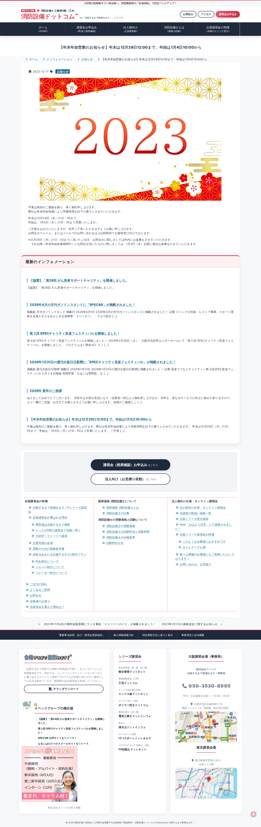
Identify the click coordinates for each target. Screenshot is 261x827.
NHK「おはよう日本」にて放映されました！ (203, 527)
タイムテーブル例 (194, 547)
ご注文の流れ (38, 584)
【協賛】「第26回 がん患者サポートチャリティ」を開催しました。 (79, 280)
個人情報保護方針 (123, 634)
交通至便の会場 (42, 543)
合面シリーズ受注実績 (194, 519)
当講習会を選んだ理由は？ (46, 607)
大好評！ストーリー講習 (51, 536)
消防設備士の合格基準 (120, 537)
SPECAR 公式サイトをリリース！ (57, 737)
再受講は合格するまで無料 (52, 524)
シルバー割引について (49, 567)
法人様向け (130, 29)
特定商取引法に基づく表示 (157, 634)
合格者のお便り (39, 601)
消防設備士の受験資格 (120, 526)
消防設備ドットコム (49, 16)
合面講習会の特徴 (218, 29)
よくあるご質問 (39, 590)
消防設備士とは (174, 29)
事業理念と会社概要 (192, 634)
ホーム (43, 29)
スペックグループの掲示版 (53, 708)
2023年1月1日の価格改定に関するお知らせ (190, 624)
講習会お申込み (228, 14)
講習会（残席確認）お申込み (130, 465)
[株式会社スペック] (27, 705)
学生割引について (47, 561)
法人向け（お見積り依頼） (130, 479)
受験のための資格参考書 (48, 548)
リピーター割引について (51, 573)
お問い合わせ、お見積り (195, 564)
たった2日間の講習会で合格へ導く (58, 530)
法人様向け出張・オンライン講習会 (202, 507)
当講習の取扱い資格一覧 (195, 513)
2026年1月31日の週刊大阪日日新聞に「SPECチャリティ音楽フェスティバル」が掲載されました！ (103, 362)
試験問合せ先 (114, 543)
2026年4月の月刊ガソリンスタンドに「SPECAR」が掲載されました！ (82, 305)
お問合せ (188, 14)
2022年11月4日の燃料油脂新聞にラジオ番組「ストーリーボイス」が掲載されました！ (100, 624)
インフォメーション (59, 59)
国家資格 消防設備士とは (122, 507)
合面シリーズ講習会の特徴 (196, 534)
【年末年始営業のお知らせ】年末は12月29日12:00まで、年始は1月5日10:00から (91, 419)
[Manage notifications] (253, 814)
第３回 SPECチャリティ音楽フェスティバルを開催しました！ (75, 333)
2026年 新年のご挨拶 (46, 391)
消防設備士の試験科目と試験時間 (127, 531)
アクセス (206, 14)
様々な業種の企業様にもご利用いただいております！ (205, 556)
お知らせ (86, 59)
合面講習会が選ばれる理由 (49, 517)
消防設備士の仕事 (117, 513)
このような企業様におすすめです (204, 541)
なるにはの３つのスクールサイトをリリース (63, 743)
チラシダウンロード (66, 689)
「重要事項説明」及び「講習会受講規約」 (81, 634)
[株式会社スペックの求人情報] (64, 774)
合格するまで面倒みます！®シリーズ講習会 (57, 510)
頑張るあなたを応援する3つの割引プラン (59, 554)
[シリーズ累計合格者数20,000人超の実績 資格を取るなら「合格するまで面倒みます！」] (48, 657)
